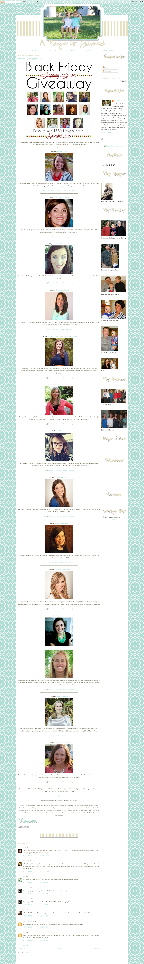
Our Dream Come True (62, 743)
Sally (24, 932)
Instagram (72, 190)
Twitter (65, 190)
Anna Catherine (28, 921)
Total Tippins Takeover (61, 197)
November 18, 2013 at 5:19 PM (36, 927)
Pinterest (58, 190)
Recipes (71, 51)
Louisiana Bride (62, 431)
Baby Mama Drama (62, 290)
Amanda (25, 861)
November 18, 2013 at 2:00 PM (36, 882)
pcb (24, 876)
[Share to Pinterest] (27, 827)
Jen (24, 847)
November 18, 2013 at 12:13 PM (36, 871)
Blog (44, 190)
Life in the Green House (62, 569)
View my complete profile (111, 132)
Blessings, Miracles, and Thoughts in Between (62, 336)
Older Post (97, 948)
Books (88, 51)
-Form (60, 796)
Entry (57, 796)
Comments (107, 71)
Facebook (51, 190)
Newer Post (21, 948)
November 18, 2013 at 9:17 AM (36, 855)
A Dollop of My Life (62, 477)
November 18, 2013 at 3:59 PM (36, 894)
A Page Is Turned (62, 696)
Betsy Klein (26, 910)
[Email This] (19, 827)
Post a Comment (23, 945)
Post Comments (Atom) (33, 953)
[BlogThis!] (21, 827)
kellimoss (26, 888)
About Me (52, 51)
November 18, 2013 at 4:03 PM (36, 916)
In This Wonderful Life (62, 244)
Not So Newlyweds (62, 523)
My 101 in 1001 (109, 51)
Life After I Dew (63, 385)
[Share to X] (23, 827)
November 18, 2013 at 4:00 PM (36, 905)
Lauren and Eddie (120, 100)
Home (34, 51)
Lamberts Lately (61, 151)
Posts (105, 67)
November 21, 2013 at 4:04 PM (36, 940)
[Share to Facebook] (25, 827)
